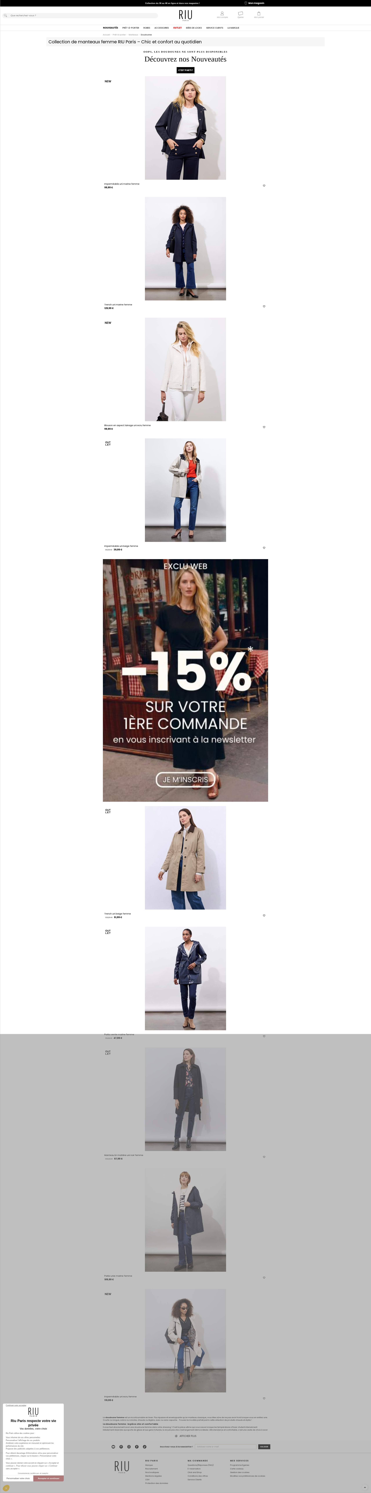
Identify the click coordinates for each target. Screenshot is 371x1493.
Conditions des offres (198, 1476)
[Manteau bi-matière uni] (185, 1099)
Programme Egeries (239, 1465)
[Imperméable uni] (185, 128)
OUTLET (177, 27)
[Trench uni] (185, 248)
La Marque (233, 27)
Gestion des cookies (239, 1472)
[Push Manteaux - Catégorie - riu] (185, 680)
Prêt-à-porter (130, 27)
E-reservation (194, 1468)
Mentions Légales (153, 1476)
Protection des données (156, 1483)
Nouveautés (110, 27)
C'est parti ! (185, 70)
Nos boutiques (152, 1472)
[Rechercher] (5, 15)
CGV (147, 1479)
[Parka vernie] (185, 978)
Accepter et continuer (48, 1478)
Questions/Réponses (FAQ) (201, 1465)
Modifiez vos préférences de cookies (247, 1476)
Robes (146, 27)
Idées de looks (194, 27)
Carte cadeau (236, 1468)
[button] (6, 1488)
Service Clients (214, 27)
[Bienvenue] (185, 16)
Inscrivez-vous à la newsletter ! (176, 1446)
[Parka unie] (185, 1220)
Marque (149, 1465)
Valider (264, 1446)
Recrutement (151, 1468)
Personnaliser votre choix (18, 1478)
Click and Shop (195, 1472)
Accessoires (161, 27)
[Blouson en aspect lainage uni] (185, 369)
